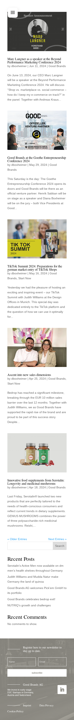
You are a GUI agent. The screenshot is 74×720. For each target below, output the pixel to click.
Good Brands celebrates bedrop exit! (31, 599)
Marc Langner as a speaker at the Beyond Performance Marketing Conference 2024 (34, 60)
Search (59, 545)
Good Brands (57, 66)
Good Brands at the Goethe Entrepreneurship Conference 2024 (36, 159)
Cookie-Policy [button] (15, 711)
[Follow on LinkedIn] (62, 689)
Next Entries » (57, 539)
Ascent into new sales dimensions (29, 374)
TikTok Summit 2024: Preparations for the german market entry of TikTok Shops (34, 267)
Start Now (24, 278)
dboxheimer (19, 66)
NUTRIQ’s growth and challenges (29, 605)
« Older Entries (17, 539)
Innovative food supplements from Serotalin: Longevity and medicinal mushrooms (35, 482)
